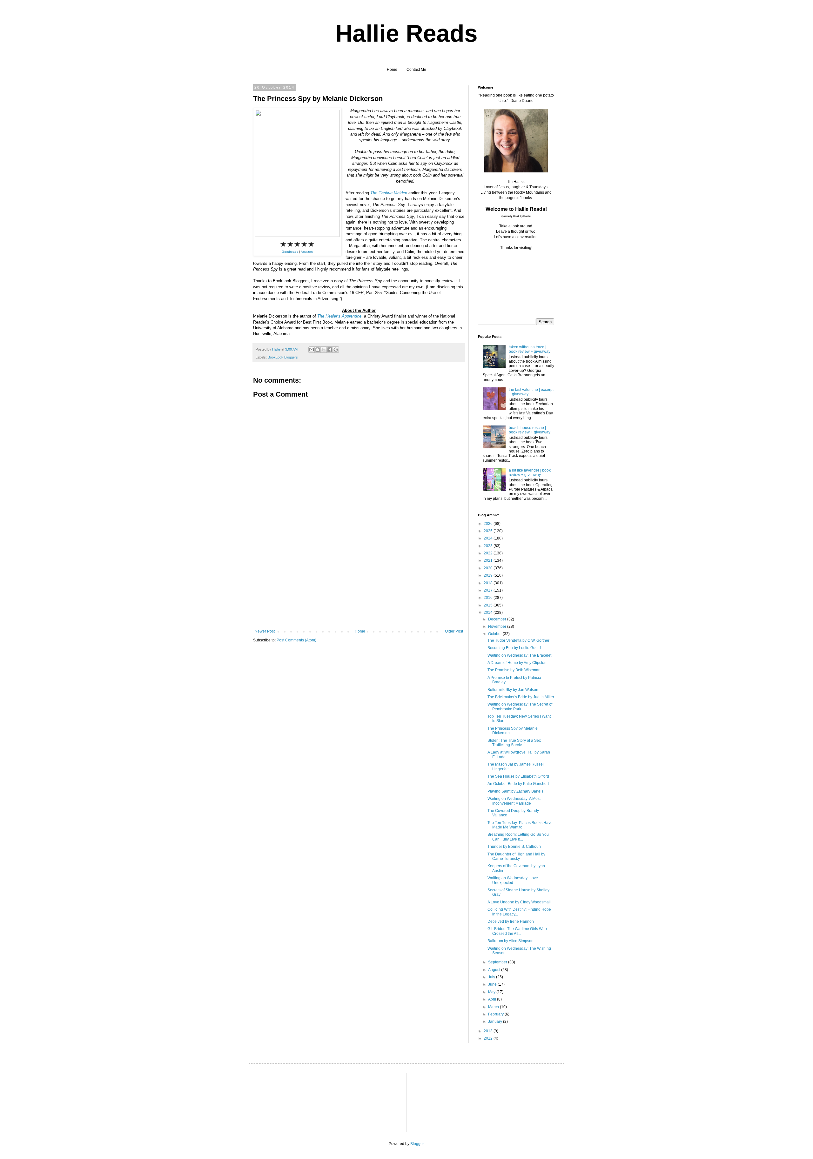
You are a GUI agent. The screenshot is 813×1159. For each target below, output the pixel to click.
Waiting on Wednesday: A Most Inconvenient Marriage (514, 800)
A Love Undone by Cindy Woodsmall (519, 902)
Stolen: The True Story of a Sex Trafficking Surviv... (514, 742)
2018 (489, 583)
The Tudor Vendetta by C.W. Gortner (518, 640)
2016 (489, 597)
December (497, 619)
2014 (489, 612)
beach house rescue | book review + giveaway (529, 429)
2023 (489, 546)
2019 (489, 575)
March (494, 1007)
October (495, 634)
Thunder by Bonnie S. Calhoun (514, 846)
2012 (489, 1038)
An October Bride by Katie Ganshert (518, 783)
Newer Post (265, 631)
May (492, 992)
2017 (489, 590)
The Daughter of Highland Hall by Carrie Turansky (516, 856)
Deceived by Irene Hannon (510, 921)
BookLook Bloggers (283, 357)
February (496, 1014)
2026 (489, 523)
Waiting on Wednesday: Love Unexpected (512, 880)
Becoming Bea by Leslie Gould (514, 648)
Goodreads (290, 251)
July (492, 977)
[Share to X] (323, 349)
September (498, 962)
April (492, 999)
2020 (489, 568)
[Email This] (311, 349)
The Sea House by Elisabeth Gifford (518, 776)
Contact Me (416, 69)
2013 (489, 1031)
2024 (489, 538)
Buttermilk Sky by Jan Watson (512, 689)
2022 (489, 553)
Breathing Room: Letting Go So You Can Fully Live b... (518, 836)
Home (392, 69)
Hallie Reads (406, 33)
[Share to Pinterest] (336, 349)
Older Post (454, 631)
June (493, 984)
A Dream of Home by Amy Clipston (517, 662)
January (495, 1021)
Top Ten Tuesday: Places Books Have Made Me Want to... (520, 825)
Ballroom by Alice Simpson (510, 941)
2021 (489, 560)
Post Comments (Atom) (296, 640)
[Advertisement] (358, 581)
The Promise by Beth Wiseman (514, 670)
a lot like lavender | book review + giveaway (530, 472)
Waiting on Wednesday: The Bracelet (519, 655)
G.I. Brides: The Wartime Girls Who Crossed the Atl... (517, 931)
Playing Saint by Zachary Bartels (515, 791)
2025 (489, 531)
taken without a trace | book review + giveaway (529, 349)
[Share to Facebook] (329, 349)
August (494, 970)
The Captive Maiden (388, 193)
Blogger (417, 1144)
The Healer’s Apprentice (339, 316)
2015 (489, 605)
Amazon (307, 251)
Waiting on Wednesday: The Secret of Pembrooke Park (519, 706)
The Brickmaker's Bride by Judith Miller (520, 697)
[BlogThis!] (317, 349)
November (497, 626)
